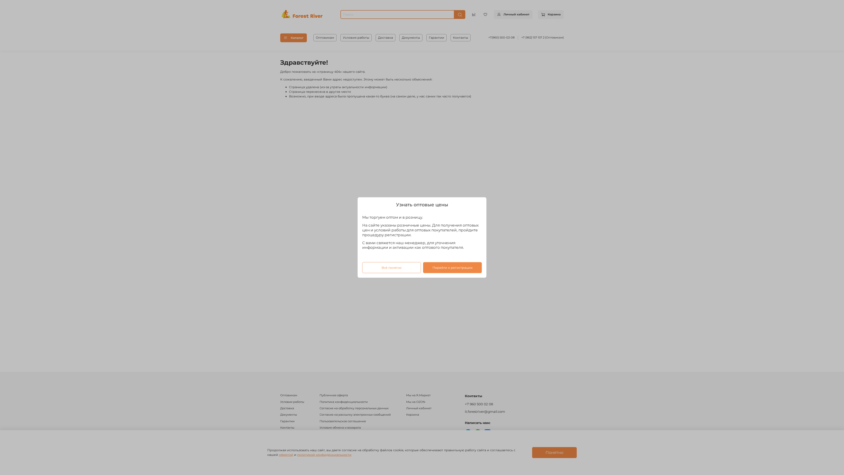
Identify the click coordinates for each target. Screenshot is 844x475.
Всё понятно (392, 268)
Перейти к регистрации (453, 268)
